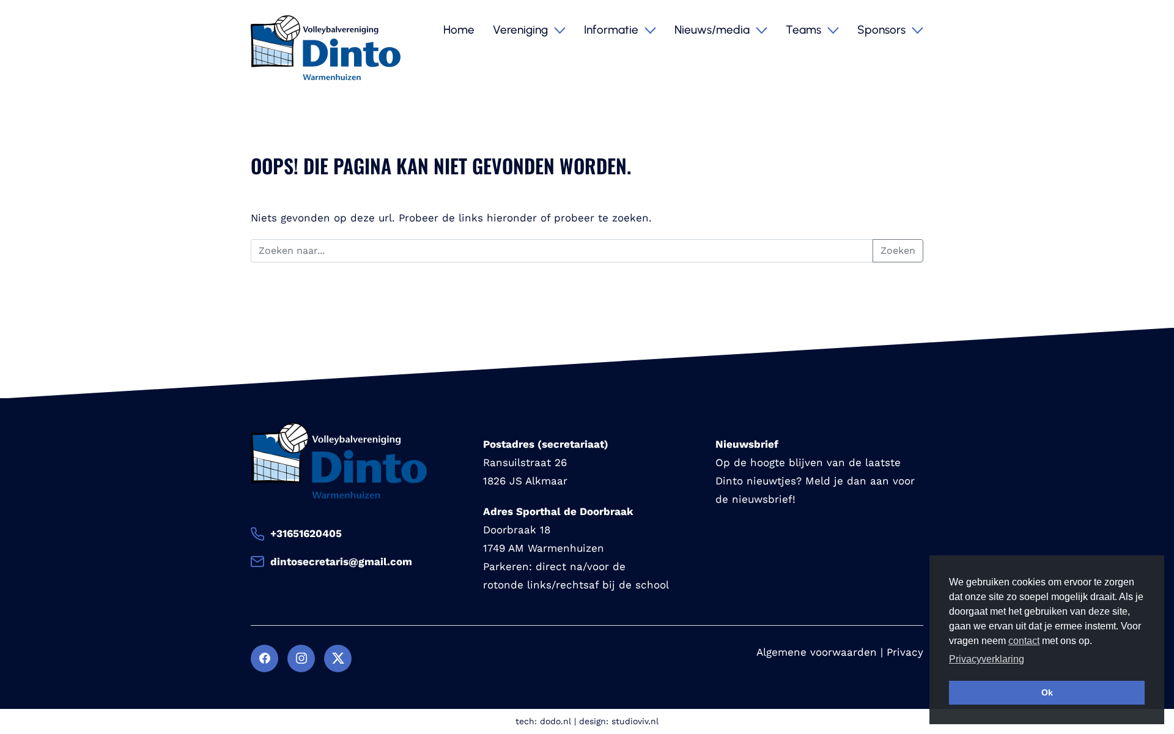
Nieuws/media (713, 30)
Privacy (905, 652)
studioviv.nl (635, 721)
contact (1023, 641)
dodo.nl (555, 721)
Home (458, 30)
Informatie (612, 30)
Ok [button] (1047, 692)
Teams (805, 30)
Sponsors (883, 30)
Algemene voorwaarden (816, 652)
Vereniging (522, 30)
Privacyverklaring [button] (986, 659)
